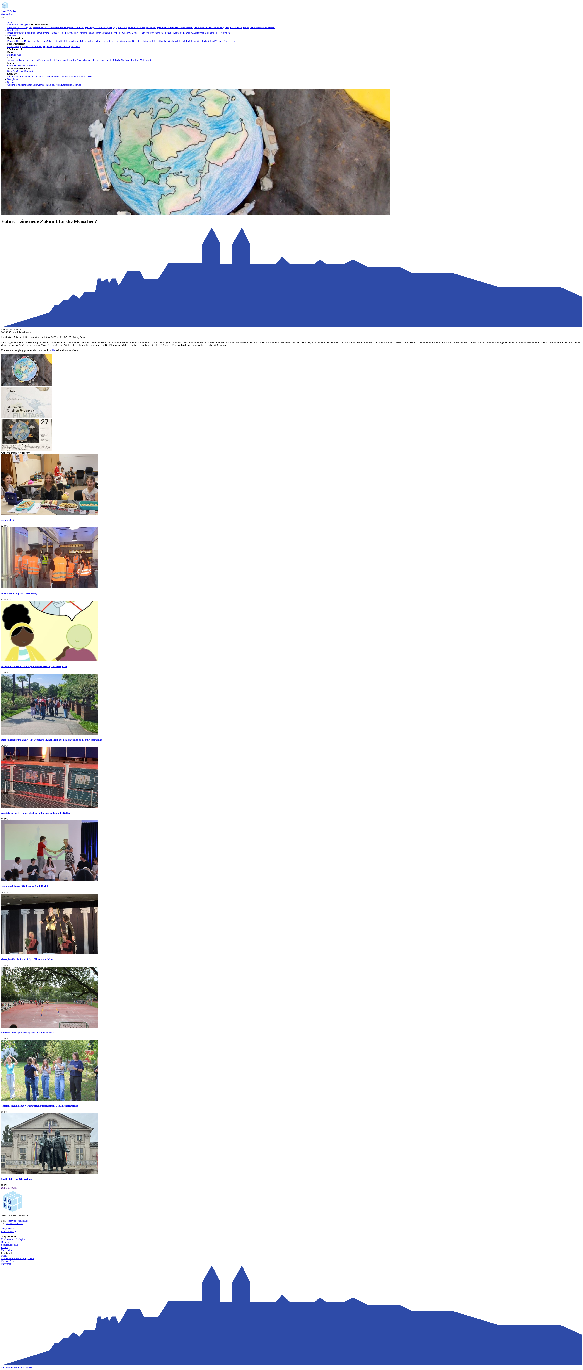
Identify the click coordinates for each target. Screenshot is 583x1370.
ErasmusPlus (7, 1261)
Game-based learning (66, 60)
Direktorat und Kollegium (19, 27)
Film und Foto (14, 54)
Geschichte (137, 41)
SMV (232, 27)
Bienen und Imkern (28, 60)
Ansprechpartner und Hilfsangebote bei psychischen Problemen (148, 27)
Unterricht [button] (12, 35)
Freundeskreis (268, 27)
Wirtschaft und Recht (225, 41)
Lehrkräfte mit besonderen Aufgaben (211, 27)
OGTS (238, 27)
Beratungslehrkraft (69, 27)
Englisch (37, 41)
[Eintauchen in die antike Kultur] (49, 807)
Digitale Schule (57, 33)
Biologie (11, 41)
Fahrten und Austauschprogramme (17, 1258)
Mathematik (166, 41)
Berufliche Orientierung (37, 33)
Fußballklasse (94, 33)
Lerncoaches (13, 46)
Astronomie (13, 60)
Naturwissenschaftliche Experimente (94, 60)
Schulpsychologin (87, 27)
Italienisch (40, 76)
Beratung (5, 1242)
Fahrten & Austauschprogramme (198, 33)
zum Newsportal (9, 1187)
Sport (212, 41)
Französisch (47, 41)
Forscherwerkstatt (46, 60)
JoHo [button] (9, 22)
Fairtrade (83, 33)
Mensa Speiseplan (52, 84)
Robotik (116, 60)
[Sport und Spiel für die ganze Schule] (49, 1026)
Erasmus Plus (71, 33)
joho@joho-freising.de (17, 1220)
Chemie (20, 41)
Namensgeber (23, 24)
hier (54, 350)
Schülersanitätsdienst (23, 71)
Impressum (6, 1367)
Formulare (38, 84)
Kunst (157, 41)
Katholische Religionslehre (107, 41)
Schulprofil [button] (12, 30)
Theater (89, 76)
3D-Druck (126, 60)
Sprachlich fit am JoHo (31, 46)
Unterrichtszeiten (24, 84)
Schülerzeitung (78, 76)
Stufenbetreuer (186, 27)
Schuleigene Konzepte (171, 33)
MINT (117, 33)
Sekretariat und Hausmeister (46, 27)
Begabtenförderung (16, 33)
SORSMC (126, 33)
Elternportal (66, 84)
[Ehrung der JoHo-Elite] (49, 880)
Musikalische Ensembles (25, 65)
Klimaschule (107, 33)
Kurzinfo (11, 24)
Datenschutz (18, 1367)
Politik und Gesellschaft (197, 41)
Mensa (246, 27)
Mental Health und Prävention (145, 33)
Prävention (6, 1264)
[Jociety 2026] (49, 514)
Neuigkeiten (13, 79)
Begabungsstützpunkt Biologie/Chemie (61, 46)
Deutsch (28, 41)
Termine (77, 84)
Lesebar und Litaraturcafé (58, 76)
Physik (182, 41)
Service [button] (10, 82)
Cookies (29, 1367)
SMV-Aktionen (222, 33)
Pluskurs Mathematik (141, 60)
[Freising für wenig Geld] (49, 660)
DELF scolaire (14, 76)
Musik (175, 41)
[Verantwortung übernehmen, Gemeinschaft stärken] (49, 1100)
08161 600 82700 (14, 1223)
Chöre (10, 65)
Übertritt (11, 84)
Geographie (125, 41)
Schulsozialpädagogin (106, 27)
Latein (57, 41)
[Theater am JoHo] (49, 953)
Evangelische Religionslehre (79, 41)
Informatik (148, 41)
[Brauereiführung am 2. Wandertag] (49, 587)
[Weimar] (49, 1173)
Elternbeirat (255, 27)
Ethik (62, 41)
